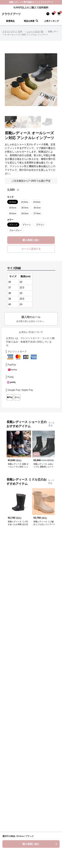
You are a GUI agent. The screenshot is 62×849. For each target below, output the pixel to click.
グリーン (26, 224)
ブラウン (40, 224)
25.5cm (37, 207)
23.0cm (12, 202)
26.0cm (12, 213)
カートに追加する (31, 249)
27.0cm (37, 213)
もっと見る (51, 424)
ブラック (13, 224)
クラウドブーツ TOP (12, 31)
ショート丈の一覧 (34, 31)
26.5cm (24, 213)
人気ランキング (51, 21)
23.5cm (24, 202)
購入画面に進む (31, 240)
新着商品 (10, 21)
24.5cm (12, 207)
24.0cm (36, 202)
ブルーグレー (15, 230)
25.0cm (24, 207)
